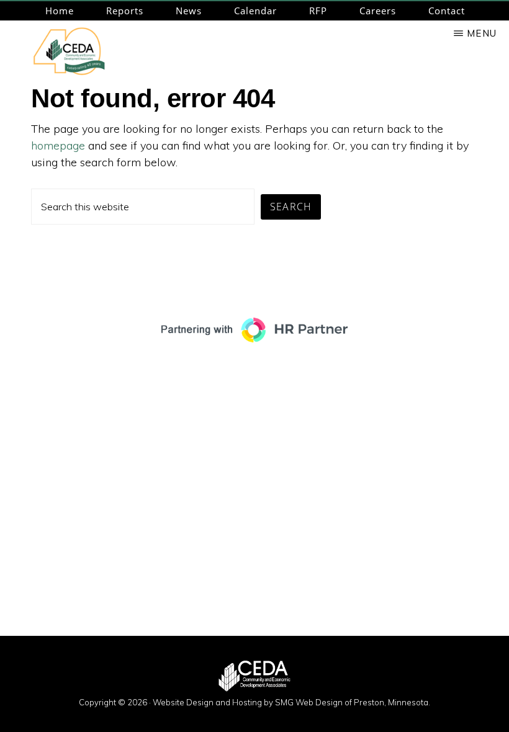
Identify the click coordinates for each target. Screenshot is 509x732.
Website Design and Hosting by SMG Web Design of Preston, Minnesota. (291, 702)
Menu (482, 33)
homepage (58, 145)
